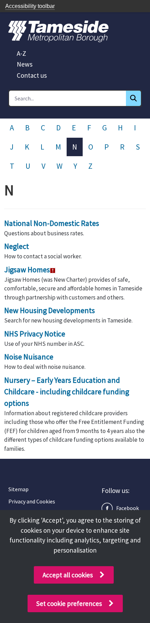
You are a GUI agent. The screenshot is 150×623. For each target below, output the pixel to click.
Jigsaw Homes (27, 269)
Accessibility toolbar (30, 6)
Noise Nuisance (28, 357)
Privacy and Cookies (31, 501)
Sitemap (18, 489)
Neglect (16, 246)
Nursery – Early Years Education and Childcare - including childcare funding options (66, 391)
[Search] (133, 98)
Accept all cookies (68, 575)
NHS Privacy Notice (34, 334)
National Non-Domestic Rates (51, 223)
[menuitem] (21, 53)
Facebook (127, 507)
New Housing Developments (49, 310)
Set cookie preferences (69, 603)
